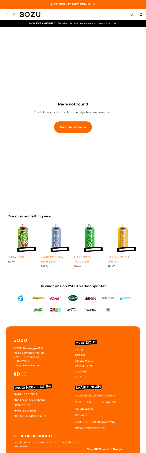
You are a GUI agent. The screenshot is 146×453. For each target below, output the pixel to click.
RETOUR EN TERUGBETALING (95, 402)
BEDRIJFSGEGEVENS (90, 428)
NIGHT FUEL (22, 405)
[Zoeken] (14, 14)
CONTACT (82, 371)
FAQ (78, 377)
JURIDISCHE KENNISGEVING (95, 422)
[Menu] (7, 14)
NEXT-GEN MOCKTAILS (30, 416)
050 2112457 (21, 361)
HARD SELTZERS (25, 410)
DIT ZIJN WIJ (84, 361)
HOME (79, 350)
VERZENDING (84, 409)
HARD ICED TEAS (26, 394)
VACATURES (83, 366)
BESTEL (80, 355)
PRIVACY (81, 415)
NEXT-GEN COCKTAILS (30, 400)
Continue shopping (73, 127)
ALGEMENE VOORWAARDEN (95, 395)
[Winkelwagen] (141, 14)
